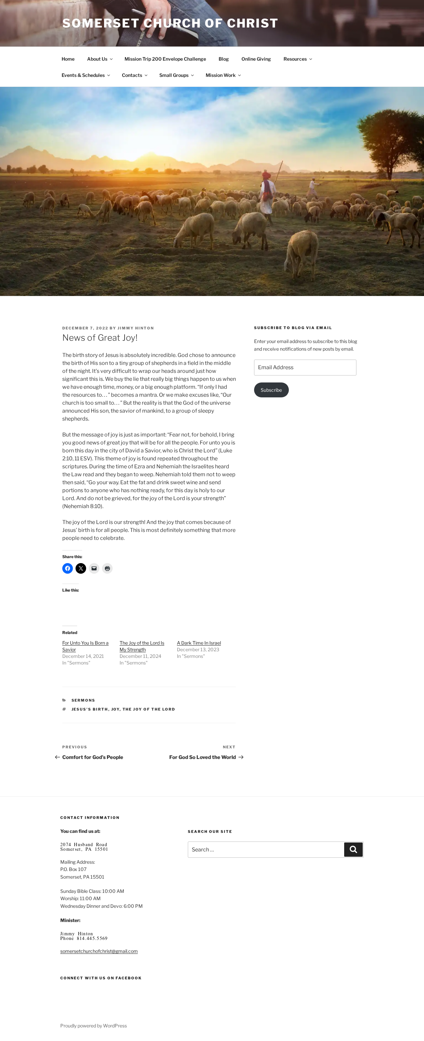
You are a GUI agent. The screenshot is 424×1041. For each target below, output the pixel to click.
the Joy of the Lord (149, 709)
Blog (224, 59)
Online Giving (256, 59)
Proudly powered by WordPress (93, 1025)
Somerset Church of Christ (170, 23)
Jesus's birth (90, 709)
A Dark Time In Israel (199, 643)
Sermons (84, 700)
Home (68, 59)
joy (115, 709)
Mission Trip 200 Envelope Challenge (165, 59)
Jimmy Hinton (136, 328)
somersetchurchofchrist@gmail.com (99, 951)
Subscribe (271, 390)
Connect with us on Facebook (101, 978)
